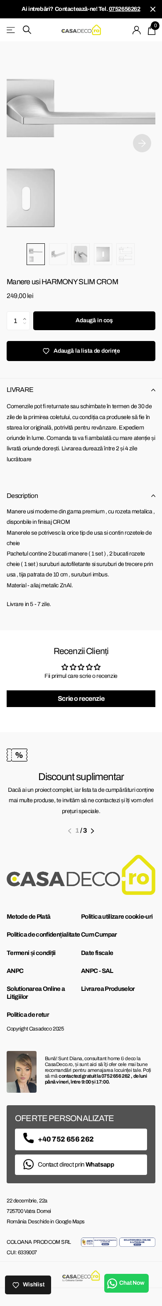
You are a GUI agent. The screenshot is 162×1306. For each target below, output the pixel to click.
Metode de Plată (28, 916)
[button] (27, 314)
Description (22, 495)
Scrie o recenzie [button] (81, 698)
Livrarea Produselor (108, 988)
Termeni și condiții (31, 953)
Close (153, 9)
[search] (27, 29)
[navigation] (36, 254)
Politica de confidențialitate (43, 934)
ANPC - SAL (97, 971)
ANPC (15, 971)
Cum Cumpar (99, 934)
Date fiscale (97, 953)
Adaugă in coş (94, 320)
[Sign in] (137, 30)
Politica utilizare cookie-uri (116, 916)
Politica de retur (28, 1014)
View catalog (11, 29)
